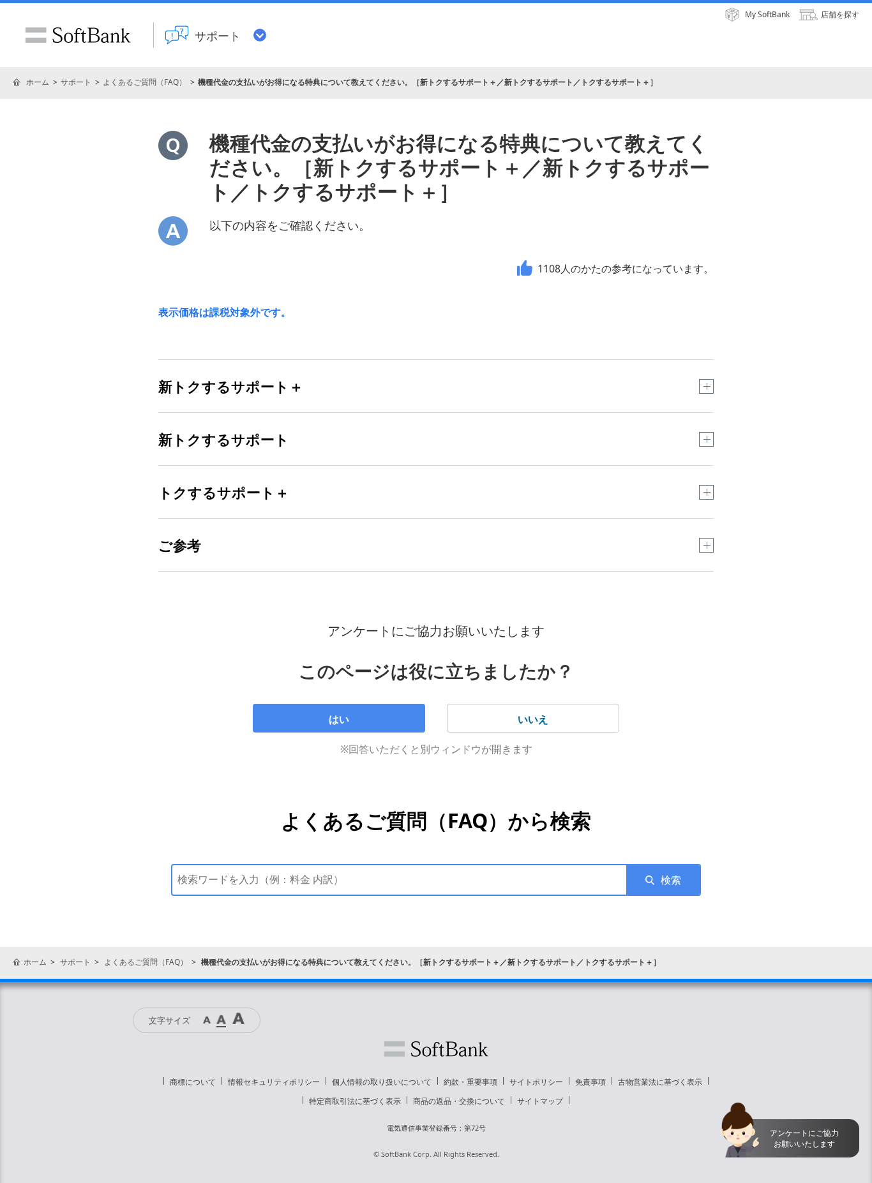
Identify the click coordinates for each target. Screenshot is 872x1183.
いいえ (533, 719)
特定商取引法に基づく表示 (355, 1101)
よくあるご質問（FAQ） (144, 82)
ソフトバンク (436, 1049)
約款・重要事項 (470, 1081)
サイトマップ (540, 1101)
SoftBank (78, 35)
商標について (193, 1081)
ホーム (37, 82)
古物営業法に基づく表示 (660, 1081)
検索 (671, 880)
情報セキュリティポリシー (274, 1081)
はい (339, 719)
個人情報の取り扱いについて (382, 1081)
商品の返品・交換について (459, 1101)
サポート (76, 82)
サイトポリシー (536, 1081)
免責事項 (590, 1081)
